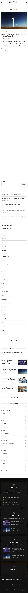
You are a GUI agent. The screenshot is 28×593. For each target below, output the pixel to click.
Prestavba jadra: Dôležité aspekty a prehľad (11, 194)
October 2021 (4, 250)
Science (3, 311)
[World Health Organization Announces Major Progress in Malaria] (22, 380)
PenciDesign (3, 581)
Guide (2, 283)
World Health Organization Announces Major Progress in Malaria (8, 379)
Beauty (3, 260)
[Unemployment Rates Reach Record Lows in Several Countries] (22, 389)
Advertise (7, 589)
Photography (4, 299)
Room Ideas (4, 307)
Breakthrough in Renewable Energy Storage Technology (13, 35)
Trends (3, 330)
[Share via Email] (7, 51)
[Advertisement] (14, 118)
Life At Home (4, 291)
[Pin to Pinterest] (5, 51)
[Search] (26, 2)
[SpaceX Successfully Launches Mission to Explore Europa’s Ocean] (22, 362)
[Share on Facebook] (1, 51)
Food (2, 275)
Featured (3, 272)
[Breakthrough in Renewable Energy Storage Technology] (14, 20)
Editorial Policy (22, 589)
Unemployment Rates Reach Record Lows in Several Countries (7, 388)
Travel (2, 326)
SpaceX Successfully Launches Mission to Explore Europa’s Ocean (7, 362)
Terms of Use (13, 589)
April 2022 (3, 246)
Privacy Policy (24, 591)
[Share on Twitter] (3, 51)
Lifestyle (3, 295)
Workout (3, 334)
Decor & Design (5, 264)
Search (3, 181)
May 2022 (3, 242)
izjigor (4, 38)
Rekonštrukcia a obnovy (6, 303)
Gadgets (3, 279)
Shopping (3, 315)
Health (2, 287)
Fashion (3, 268)
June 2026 (3, 238)
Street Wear (4, 319)
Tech (2, 322)
